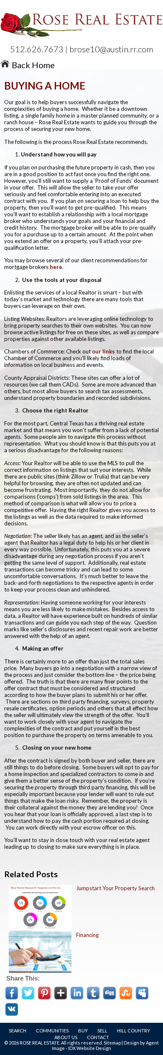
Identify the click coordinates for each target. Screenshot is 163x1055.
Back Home (32, 65)
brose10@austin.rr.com (111, 49)
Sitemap (112, 1042)
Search (17, 1030)
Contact (98, 1037)
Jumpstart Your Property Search (115, 888)
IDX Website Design (89, 1048)
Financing (87, 935)
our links (103, 351)
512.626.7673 (37, 49)
